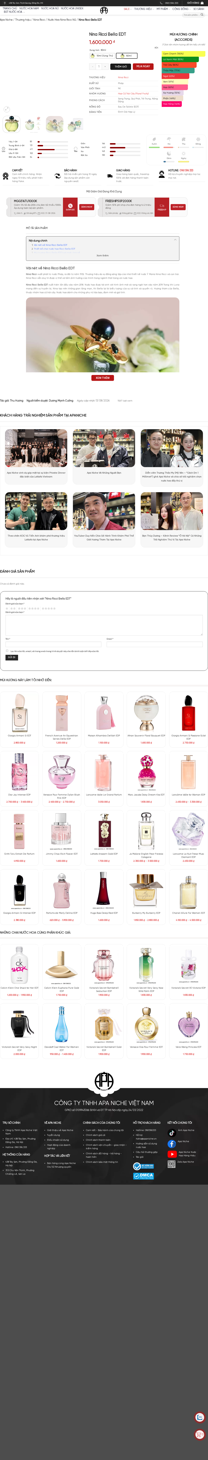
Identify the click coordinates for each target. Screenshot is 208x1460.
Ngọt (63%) (169, 76)
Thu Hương (16, 400)
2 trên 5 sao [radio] (12, 608)
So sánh (198, 9)
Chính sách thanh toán (98, 903)
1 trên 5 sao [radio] (6, 608)
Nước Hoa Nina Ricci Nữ (62, 20)
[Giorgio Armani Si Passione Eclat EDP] (188, 713)
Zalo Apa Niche (185, 925)
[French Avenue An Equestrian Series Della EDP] (61, 713)
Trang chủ (10, 8)
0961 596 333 (186, 170)
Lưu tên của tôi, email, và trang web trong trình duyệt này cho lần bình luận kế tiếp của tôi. (55, 651)
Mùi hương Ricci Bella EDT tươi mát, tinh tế (57, 253)
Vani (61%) (168, 81)
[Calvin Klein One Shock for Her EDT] (19, 788)
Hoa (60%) (168, 87)
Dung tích (94, 50)
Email (110, 639)
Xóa (156, 48)
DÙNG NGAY (86, 207)
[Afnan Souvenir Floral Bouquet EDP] (146, 713)
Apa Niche (6, 20)
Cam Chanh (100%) (173, 53)
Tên (7, 639)
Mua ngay (143, 66)
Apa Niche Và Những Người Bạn (104, 473)
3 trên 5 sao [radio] (21, 608)
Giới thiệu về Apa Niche (60, 893)
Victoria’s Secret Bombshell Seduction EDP (104, 812)
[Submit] (202, 15)
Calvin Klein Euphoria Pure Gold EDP (61, 812)
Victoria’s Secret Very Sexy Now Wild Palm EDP (146, 812)
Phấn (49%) (169, 98)
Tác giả (139, 920)
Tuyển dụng (53, 899)
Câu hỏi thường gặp (146, 916)
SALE (127, 9)
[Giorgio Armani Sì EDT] (19, 713)
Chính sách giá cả (95, 899)
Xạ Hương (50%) (171, 93)
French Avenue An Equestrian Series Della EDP (61, 737)
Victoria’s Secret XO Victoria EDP (188, 810)
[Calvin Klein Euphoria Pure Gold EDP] (61, 788)
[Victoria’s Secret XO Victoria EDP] (188, 788)
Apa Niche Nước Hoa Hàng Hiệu (187, 917)
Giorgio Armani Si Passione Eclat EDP (188, 737)
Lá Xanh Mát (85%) (173, 59)
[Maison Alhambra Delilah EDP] (104, 713)
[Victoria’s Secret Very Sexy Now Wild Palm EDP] (146, 788)
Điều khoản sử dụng (58, 903)
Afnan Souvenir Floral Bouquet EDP (146, 736)
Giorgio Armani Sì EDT (19, 736)
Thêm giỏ (121, 66)
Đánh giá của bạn (14, 604)
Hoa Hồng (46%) (171, 104)
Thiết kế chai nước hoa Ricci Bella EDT (54, 249)
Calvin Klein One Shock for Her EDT (19, 810)
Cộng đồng (180, 9)
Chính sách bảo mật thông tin (102, 925)
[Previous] (8, 73)
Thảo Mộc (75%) (171, 70)
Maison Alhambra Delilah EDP (104, 736)
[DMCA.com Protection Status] (143, 939)
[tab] (37, 228)
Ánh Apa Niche (186, 893)
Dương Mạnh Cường (61, 400)
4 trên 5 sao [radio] (33, 608)
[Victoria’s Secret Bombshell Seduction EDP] (104, 788)
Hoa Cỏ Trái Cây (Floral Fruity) (133, 94)
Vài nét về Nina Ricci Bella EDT (50, 245)
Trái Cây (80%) (171, 65)
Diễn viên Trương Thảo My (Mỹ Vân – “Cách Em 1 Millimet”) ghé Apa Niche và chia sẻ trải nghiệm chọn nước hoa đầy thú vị (172, 477)
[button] (7, 109)
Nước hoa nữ (50, 8)
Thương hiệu (143, 9)
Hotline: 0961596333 (146, 893)
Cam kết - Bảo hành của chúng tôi (105, 893)
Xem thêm (103, 255)
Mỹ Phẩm (162, 9)
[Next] (78, 73)
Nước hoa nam (29, 8)
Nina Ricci (39, 20)
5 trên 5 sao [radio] (48, 608)
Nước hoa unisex (72, 8)
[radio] (102, 56)
